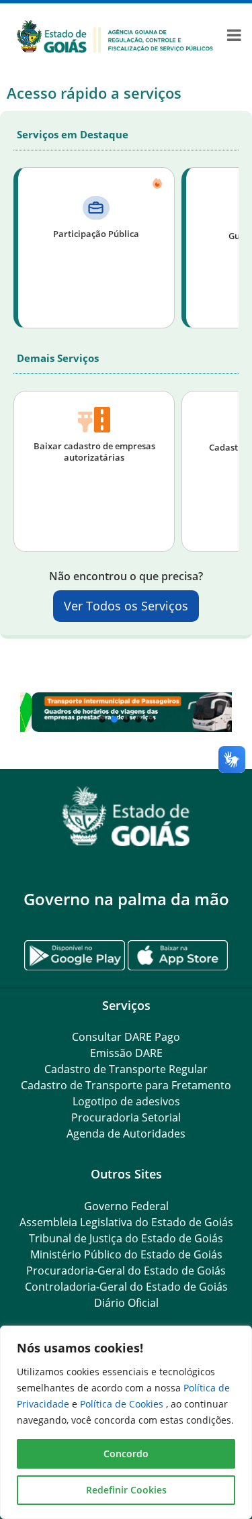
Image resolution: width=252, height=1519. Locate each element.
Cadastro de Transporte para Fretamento (126, 1085)
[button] (126, 712)
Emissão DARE (126, 1053)
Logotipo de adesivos (126, 1101)
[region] (126, 1422)
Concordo (126, 1453)
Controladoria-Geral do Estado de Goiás (126, 1286)
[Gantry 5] (126, 816)
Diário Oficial (126, 1302)
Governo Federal (126, 1206)
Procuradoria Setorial (126, 1117)
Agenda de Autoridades (126, 1133)
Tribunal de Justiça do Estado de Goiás (126, 1238)
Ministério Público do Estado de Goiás (126, 1254)
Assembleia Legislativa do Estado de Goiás (126, 1222)
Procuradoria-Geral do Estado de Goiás (126, 1270)
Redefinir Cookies (126, 1489)
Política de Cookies (123, 1403)
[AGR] (115, 35)
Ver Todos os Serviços (126, 606)
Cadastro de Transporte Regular (126, 1069)
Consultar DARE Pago (126, 1036)
